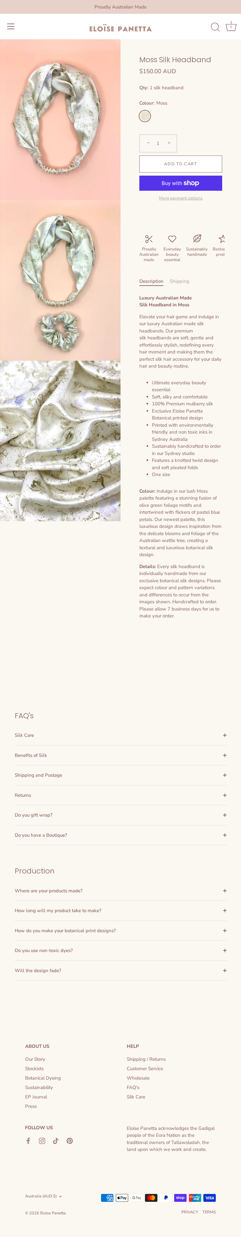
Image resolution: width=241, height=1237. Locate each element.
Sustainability (39, 1087)
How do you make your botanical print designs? (65, 931)
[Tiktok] (56, 1140)
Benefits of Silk (31, 755)
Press (31, 1106)
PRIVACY (189, 1212)
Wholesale (138, 1078)
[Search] (215, 27)
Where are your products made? (49, 891)
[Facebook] (28, 1140)
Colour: (153, 103)
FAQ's (133, 1087)
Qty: (143, 87)
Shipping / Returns (146, 1059)
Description (151, 281)
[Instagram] (42, 1140)
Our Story (35, 1059)
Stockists (34, 1068)
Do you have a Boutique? (41, 835)
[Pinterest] (70, 1140)
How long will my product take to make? (58, 910)
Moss (144, 116)
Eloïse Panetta (53, 1213)
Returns (23, 795)
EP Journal (36, 1097)
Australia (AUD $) (41, 1196)
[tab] (154, 281)
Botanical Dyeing (43, 1078)
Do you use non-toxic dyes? (44, 950)
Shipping (179, 281)
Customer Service (145, 1068)
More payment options (181, 198)
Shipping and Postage (38, 775)
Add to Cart (180, 164)
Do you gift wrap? (33, 815)
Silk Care (24, 735)
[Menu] (11, 26)
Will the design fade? (38, 970)
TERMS (209, 1212)
